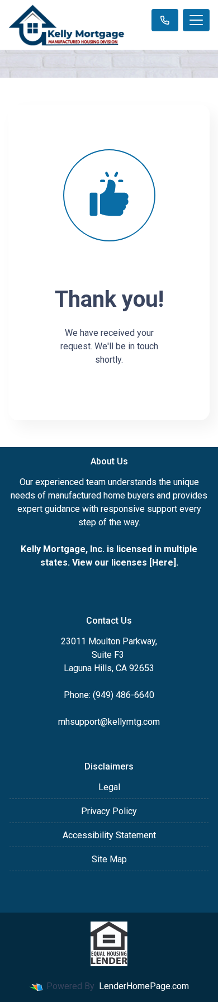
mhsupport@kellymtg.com (109, 721)
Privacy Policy (109, 811)
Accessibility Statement (109, 835)
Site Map (109, 859)
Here (162, 562)
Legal (109, 787)
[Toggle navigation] (196, 20)
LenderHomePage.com (144, 986)
